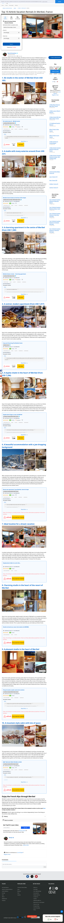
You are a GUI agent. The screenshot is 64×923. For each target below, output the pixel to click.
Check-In (4, 30)
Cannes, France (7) (53, 187)
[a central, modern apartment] (29, 311)
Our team (36, 889)
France (19, 8)
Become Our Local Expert (39, 902)
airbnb (15, 8)
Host (5, 134)
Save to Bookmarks (55, 57)
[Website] (13, 837)
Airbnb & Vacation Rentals (7, 8)
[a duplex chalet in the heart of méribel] (13, 388)
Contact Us (36, 896)
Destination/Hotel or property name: (10, 25)
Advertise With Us (37, 900)
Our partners (36, 893)
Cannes (19, 895)
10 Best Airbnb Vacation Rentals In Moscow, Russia (55, 149)
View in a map (55, 71)
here (44, 808)
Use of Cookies (37, 908)
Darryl (10, 837)
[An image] (40, 98)
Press (35, 909)
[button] (24, 136)
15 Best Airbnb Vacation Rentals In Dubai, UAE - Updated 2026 (55, 157)
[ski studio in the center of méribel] (29, 87)
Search (11, 44)
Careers (35, 898)
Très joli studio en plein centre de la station (13, 690)
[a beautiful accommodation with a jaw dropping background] (13, 460)
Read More (23, 141)
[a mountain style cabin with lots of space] (13, 736)
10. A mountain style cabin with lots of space (21, 723)
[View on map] (15, 123)
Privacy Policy (22, 830)
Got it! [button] (59, 1)
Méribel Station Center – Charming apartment (14, 274)
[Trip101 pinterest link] (57, 81)
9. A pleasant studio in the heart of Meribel (20, 649)
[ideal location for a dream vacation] (13, 537)
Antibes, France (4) (53, 184)
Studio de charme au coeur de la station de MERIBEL (16, 627)
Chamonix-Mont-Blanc (22, 887)
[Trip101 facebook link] (53, 81)
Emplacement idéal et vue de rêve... (12, 563)
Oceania (3, 900)
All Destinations (5, 887)
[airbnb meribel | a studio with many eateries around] (13, 167)
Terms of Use (36, 904)
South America (5, 891)
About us (35, 887)
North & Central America (7, 889)
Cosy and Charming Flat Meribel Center (12, 343)
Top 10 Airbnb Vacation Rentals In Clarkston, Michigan (54, 230)
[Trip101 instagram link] (53, 888)
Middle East (4, 898)
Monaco (19, 891)
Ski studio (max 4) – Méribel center (11, 121)
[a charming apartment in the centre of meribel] (29, 237)
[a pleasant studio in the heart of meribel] (13, 662)
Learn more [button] (44, 1)
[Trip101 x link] (54, 81)
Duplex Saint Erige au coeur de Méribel (12, 414)
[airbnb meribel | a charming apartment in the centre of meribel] (13, 243)
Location (6, 779)
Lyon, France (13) (53, 177)
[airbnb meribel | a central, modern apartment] (13, 317)
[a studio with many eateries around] (29, 161)
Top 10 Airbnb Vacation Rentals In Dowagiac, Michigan (54, 222)
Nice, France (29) (53, 180)
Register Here (7, 854)
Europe (3, 893)
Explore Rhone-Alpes (32, 916)
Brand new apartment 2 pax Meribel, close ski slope (16, 489)
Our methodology (37, 891)
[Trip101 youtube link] (50, 892)
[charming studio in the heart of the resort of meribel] (13, 601)
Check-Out (5, 36)
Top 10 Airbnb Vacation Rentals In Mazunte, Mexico (54, 201)
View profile (26, 845)
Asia (3, 895)
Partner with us (37, 895)
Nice (18, 893)
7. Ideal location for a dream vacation (18, 524)
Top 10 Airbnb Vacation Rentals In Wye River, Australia (54, 215)
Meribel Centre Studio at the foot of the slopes (14, 197)
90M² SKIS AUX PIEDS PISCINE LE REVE (12, 762)
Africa (3, 896)
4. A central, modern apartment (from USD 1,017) (23, 304)
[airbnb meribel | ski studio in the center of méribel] (13, 93)
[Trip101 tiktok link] (54, 892)
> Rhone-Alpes (23, 8)
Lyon (18, 889)
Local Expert (20, 852)
